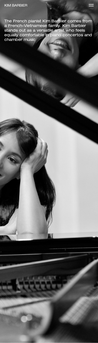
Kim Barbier (15, 5)
